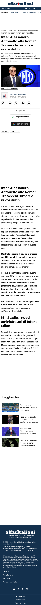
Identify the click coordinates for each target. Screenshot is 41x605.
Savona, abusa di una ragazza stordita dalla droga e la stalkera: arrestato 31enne (28, 443)
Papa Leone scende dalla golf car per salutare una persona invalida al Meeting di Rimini (28, 419)
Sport (10, 31)
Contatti (6, 571)
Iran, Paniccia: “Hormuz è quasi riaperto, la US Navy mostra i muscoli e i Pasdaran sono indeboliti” (28, 431)
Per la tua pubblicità (10, 582)
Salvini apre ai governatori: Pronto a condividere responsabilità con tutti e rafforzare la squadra (29, 408)
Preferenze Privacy (20, 603)
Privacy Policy (20, 596)
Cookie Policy (20, 600)
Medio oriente (15, 12)
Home (3, 31)
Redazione (6, 578)
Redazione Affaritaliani (18, 94)
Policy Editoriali (8, 575)
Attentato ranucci (29, 12)
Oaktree (15, 131)
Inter (5, 131)
